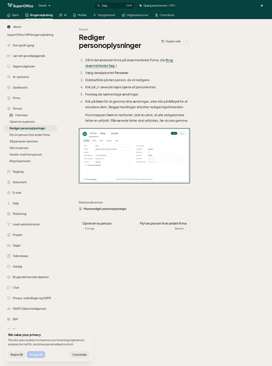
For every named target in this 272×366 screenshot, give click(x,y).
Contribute (167, 15)
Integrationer (106, 15)
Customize (79, 354)
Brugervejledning (41, 15)
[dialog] (48, 345)
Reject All (17, 354)
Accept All (36, 354)
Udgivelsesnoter (138, 15)
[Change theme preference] (262, 6)
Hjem (15, 15)
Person (83, 29)
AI (65, 15)
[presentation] (32, 192)
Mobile (82, 15)
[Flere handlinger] (186, 41)
